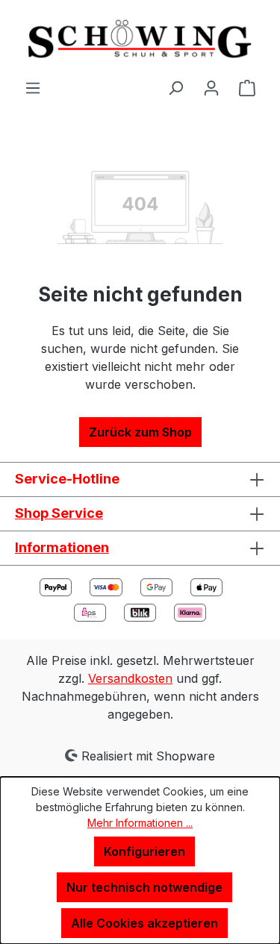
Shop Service (59, 513)
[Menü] (33, 87)
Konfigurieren (144, 851)
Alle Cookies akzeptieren (144, 923)
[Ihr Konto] (211, 87)
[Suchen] (175, 87)
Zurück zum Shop (140, 432)
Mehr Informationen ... (140, 822)
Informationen (62, 547)
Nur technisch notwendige (144, 887)
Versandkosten (130, 678)
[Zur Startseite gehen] (140, 39)
